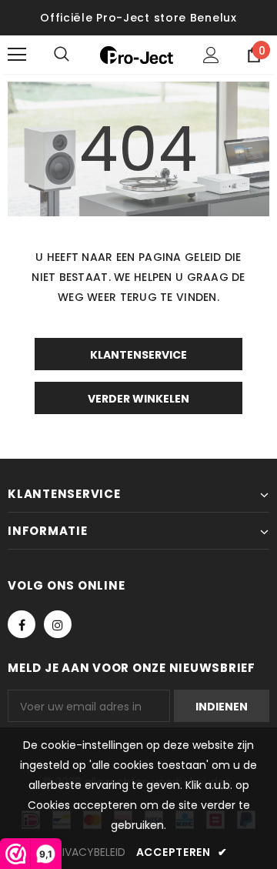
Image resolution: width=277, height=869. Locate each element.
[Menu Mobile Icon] (17, 54)
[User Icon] (211, 55)
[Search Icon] (77, 54)
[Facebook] (21, 624)
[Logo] (136, 54)
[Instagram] (58, 624)
